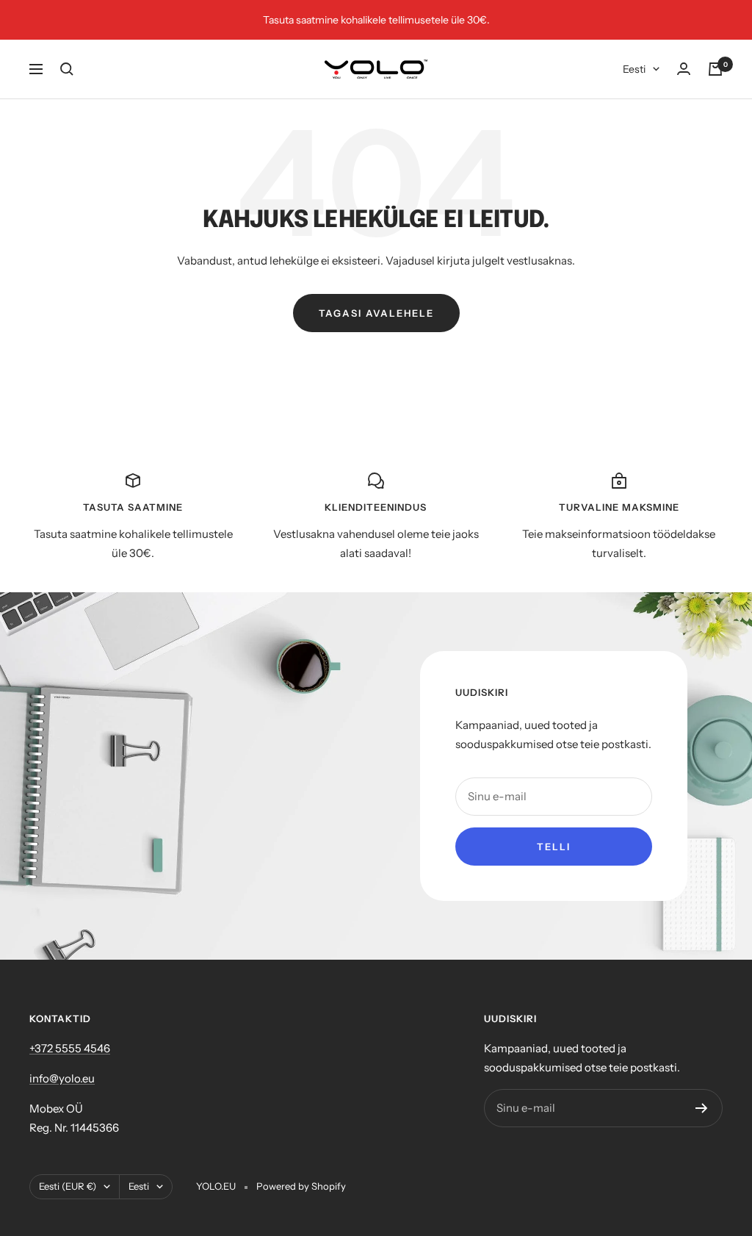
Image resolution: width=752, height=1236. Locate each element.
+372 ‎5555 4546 (69, 1048)
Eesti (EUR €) (67, 1186)
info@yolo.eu (62, 1078)
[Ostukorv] (715, 69)
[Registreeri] (701, 1108)
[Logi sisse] (683, 68)
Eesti (634, 69)
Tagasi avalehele (376, 313)
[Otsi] (66, 69)
